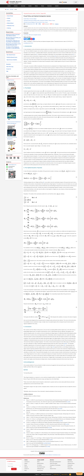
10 (64, 343)
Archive (8, 20)
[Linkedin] (14, 157)
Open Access (70, 461)
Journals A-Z (26, 461)
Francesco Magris (32, 18)
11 (66, 343)
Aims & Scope (10, 15)
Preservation (70, 465)
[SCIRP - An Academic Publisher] (13, 2)
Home (9, 6)
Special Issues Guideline (12, 59)
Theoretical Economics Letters (29, 13)
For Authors (39, 465)
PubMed (48, 443)
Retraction (70, 466)
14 (34, 350)
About (42, 6)
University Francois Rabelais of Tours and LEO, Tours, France (36, 22)
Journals (23, 6)
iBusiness (9, 93)
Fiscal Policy (26, 34)
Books (30, 6)
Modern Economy (10, 79)
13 (53, 346)
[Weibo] (18, 157)
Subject (25, 463)
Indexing (9, 28)
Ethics (38, 461)
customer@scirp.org (12, 164)
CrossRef (68, 401)
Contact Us (8, 68)
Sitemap (26, 466)
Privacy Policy (70, 468)
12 (64, 345)
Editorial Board (10, 23)
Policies (70, 459)
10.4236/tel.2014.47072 (30, 23)
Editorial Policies (40, 463)
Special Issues (40, 470)
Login (75, 2)
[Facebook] (11, 157)
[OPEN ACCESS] (63, 2)
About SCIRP (40, 459)
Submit (56, 6)
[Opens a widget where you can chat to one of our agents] (79, 473)
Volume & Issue (53, 468)
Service (52, 459)
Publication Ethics (71, 463)
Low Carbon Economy (11, 107)
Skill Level (31, 34)
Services (49, 6)
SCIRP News (56, 474)
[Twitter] (7, 157)
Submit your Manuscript (46, 474)
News (36, 6)
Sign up (36, 474)
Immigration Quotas (37, 34)
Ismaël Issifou (26, 18)
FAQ (7, 71)
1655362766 (10, 169)
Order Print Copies (53, 463)
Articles (16, 6)
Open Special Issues (11, 54)
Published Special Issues (12, 57)
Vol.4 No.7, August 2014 (41, 13)
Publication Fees (10, 25)
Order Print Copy (9, 66)
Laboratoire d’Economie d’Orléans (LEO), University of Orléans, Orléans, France (39, 20)
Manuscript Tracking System (55, 461)
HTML (39, 23)
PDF (36, 23)
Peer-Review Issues (41, 466)
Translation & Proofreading (55, 465)
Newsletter (8, 64)
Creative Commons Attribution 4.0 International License (51, 454)
